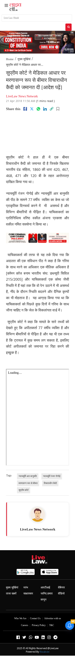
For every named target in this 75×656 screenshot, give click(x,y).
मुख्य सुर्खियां (24, 59)
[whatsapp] (38, 109)
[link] (51, 109)
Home (10, 59)
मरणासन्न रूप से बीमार (28, 483)
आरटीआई (45, 587)
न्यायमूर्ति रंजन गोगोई (51, 476)
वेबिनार (61, 587)
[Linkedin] (45, 109)
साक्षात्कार (28, 593)
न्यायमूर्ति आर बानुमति (28, 476)
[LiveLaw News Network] (37, 514)
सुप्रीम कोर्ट (24, 490)
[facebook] (25, 109)
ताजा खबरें (11, 593)
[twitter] (32, 109)
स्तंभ (25, 587)
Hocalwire (44, 651)
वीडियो (61, 593)
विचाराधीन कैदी (50, 483)
